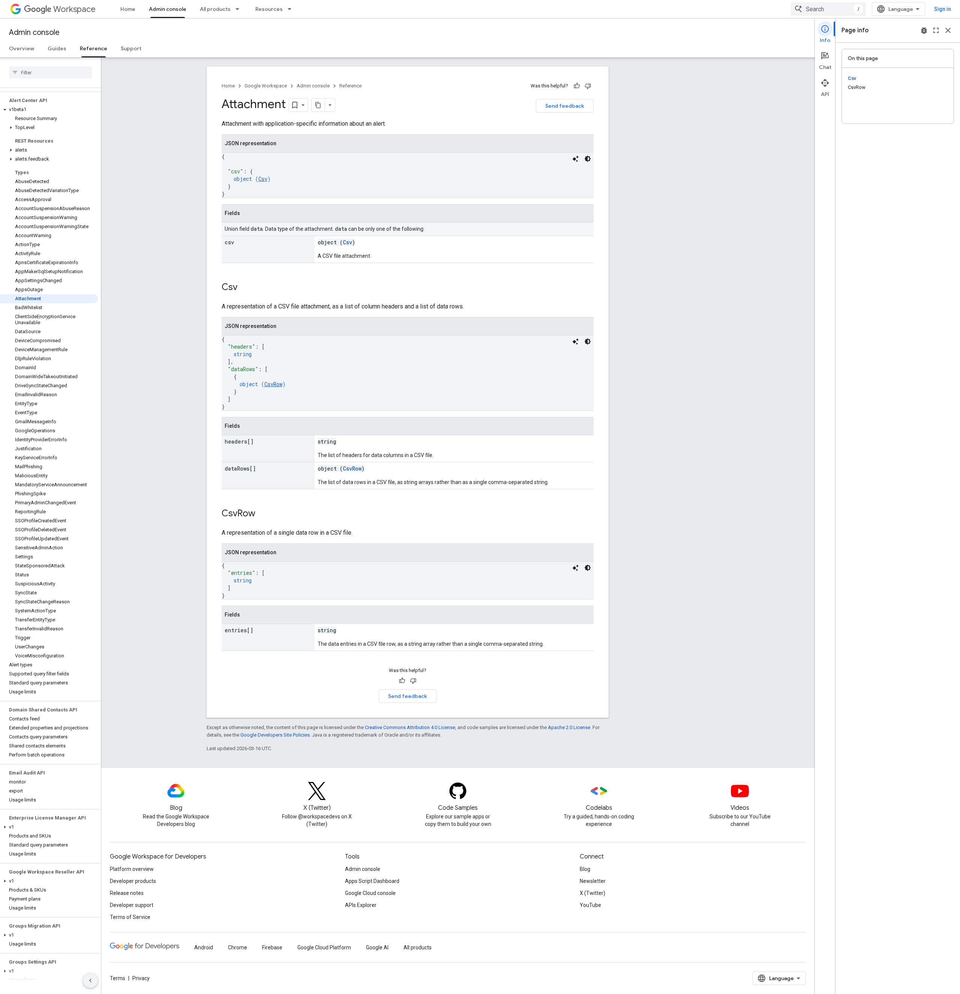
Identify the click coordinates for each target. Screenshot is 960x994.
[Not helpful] (588, 86)
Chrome (237, 947)
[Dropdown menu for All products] (240, 9)
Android (203, 947)
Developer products (133, 881)
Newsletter (593, 881)
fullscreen (936, 30)
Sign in (942, 9)
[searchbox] (50, 72)
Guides (57, 48)
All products (215, 9)
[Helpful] (576, 86)
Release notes (127, 893)
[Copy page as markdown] (318, 105)
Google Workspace (265, 86)
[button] (49, 109)
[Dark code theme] (588, 159)
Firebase (272, 947)
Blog (585, 869)
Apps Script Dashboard (372, 881)
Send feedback (564, 105)
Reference (93, 48)
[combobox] (828, 9)
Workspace (74, 9)
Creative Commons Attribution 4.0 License (410, 727)
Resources (269, 9)
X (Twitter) (592, 893)
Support (131, 48)
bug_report (924, 30)
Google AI (377, 947)
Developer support (131, 905)
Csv (262, 178)
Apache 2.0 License (569, 727)
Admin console (167, 9)
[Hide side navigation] (90, 980)
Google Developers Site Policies (275, 735)
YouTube (590, 905)
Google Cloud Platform (324, 947)
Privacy (141, 978)
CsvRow (273, 384)
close (948, 30)
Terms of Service (130, 917)
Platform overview (132, 869)
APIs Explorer (360, 905)
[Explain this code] (576, 159)
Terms (117, 978)
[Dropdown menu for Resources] (292, 9)
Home (127, 9)
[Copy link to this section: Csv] (244, 287)
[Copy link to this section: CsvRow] (262, 514)
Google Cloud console (370, 893)
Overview (21, 48)
